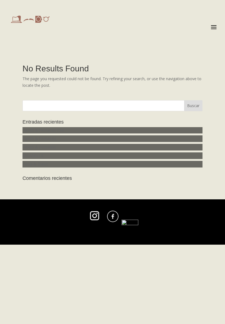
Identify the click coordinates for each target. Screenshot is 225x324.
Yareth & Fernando (39, 138)
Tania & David (35, 164)
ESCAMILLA (32, 155)
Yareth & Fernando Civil (43, 130)
